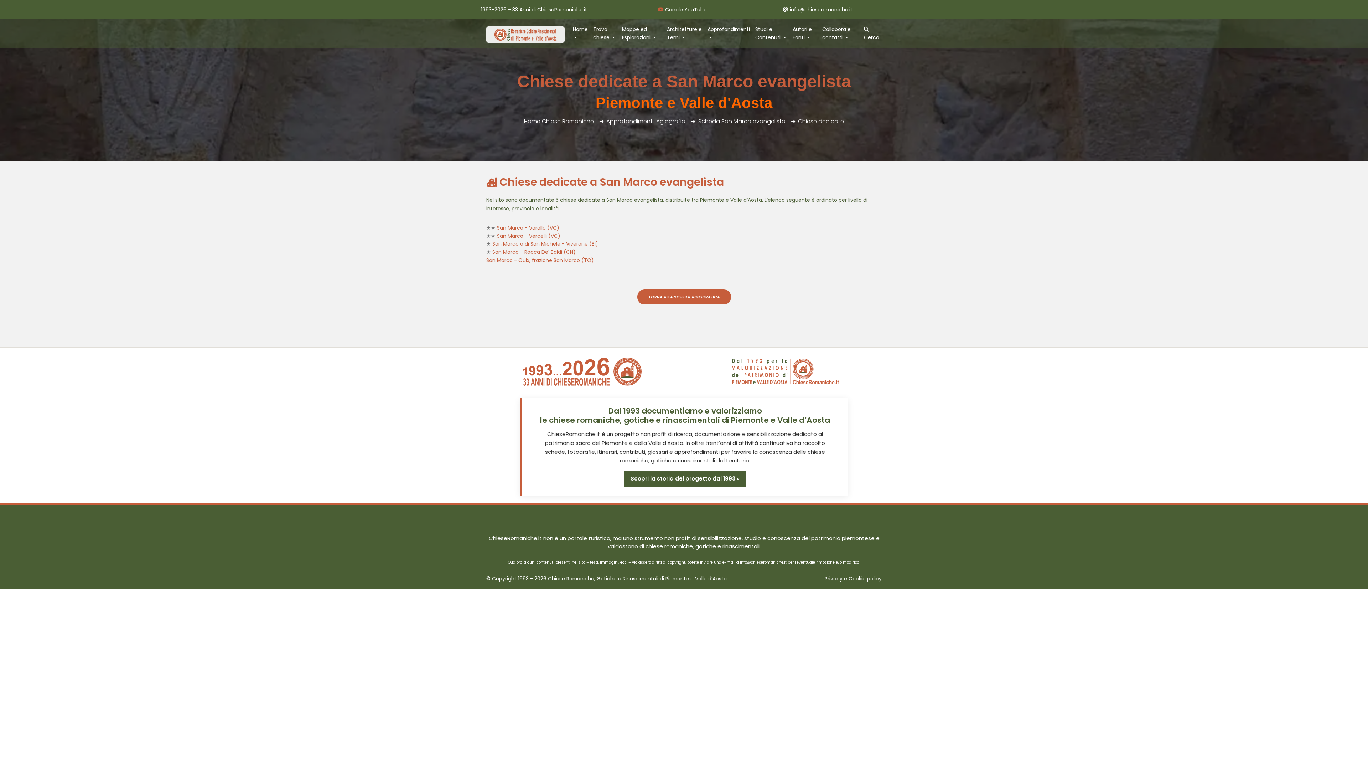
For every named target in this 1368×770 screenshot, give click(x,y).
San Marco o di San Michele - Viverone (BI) (545, 243)
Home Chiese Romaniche (559, 121)
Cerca (871, 37)
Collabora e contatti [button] (836, 33)
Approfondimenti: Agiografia (645, 121)
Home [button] (580, 29)
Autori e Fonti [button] (802, 33)
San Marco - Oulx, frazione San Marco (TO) (540, 260)
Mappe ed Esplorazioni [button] (637, 33)
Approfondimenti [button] (729, 29)
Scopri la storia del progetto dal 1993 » (685, 478)
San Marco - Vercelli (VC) (528, 236)
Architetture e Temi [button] (684, 33)
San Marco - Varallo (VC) (528, 227)
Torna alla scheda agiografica (684, 297)
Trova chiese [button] (602, 33)
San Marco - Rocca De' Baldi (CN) (534, 252)
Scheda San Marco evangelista (742, 121)
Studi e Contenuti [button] (768, 33)
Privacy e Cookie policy (853, 578)
